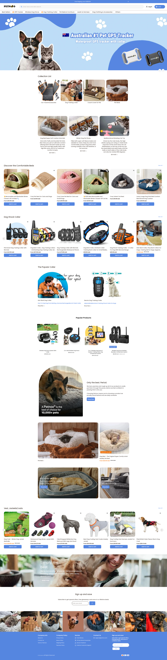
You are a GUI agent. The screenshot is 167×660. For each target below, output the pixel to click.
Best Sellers (6, 12)
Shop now (45, 580)
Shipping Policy (60, 643)
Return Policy (59, 640)
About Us (40, 638)
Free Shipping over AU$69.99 (83, 1)
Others (117, 12)
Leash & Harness (83, 12)
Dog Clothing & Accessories (102, 12)
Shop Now (91, 399)
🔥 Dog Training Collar (49, 12)
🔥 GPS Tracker (17, 12)
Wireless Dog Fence (32, 12)
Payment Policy (60, 645)
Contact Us (41, 640)
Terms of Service (42, 643)
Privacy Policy (59, 638)
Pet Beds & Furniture (66, 12)
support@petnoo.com (101, 638)
